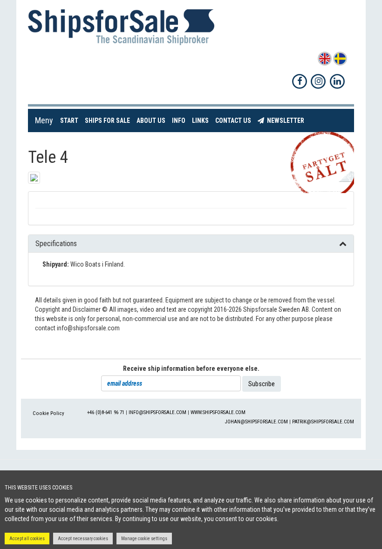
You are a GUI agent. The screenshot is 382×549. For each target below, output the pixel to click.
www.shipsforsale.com (218, 412)
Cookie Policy (48, 413)
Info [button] (178, 120)
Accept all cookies (27, 538)
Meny (44, 120)
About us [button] (150, 120)
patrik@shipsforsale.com (323, 422)
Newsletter (285, 120)
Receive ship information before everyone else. (191, 368)
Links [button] (200, 120)
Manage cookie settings (144, 538)
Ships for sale (109, 120)
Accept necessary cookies (83, 538)
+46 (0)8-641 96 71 (105, 412)
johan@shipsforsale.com (256, 422)
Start (71, 120)
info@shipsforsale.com (157, 412)
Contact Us (234, 120)
